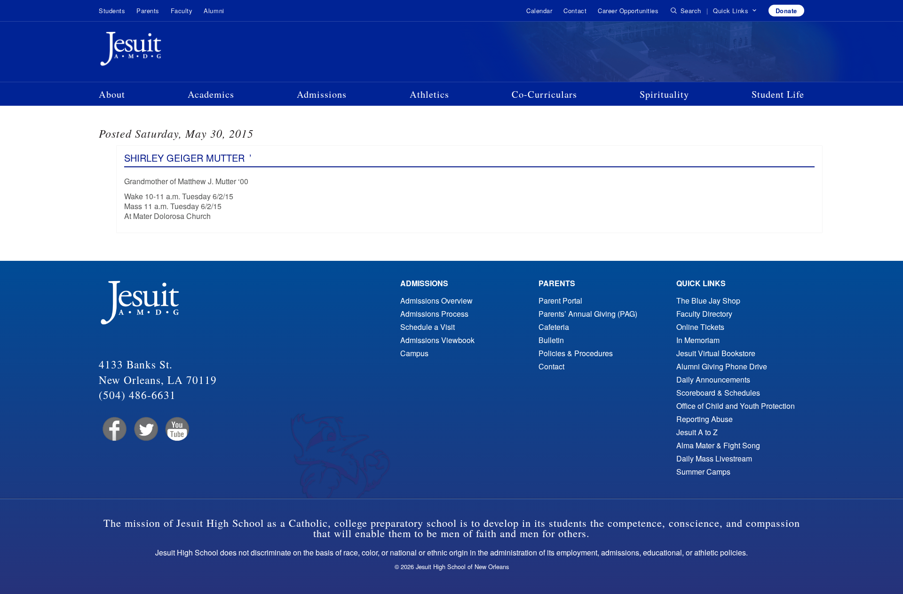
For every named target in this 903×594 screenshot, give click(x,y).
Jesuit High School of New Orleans (164, 50)
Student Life (778, 94)
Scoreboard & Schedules (718, 392)
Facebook (114, 429)
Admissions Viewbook (437, 340)
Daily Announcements (713, 379)
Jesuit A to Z (697, 432)
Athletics (429, 94)
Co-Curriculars (544, 94)
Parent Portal (560, 300)
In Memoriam (698, 340)
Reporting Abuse (704, 419)
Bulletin (551, 340)
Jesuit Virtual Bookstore (715, 353)
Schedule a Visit (427, 326)
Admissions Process (434, 313)
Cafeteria (554, 326)
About (112, 94)
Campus (414, 353)
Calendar (539, 10)
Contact (574, 10)
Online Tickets (700, 326)
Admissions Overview (436, 300)
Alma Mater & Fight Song (718, 445)
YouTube (177, 429)
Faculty (182, 10)
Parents (147, 10)
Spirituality (664, 94)
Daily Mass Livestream (714, 458)
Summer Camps (703, 471)
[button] (735, 11)
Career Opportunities (628, 10)
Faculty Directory (704, 313)
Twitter (145, 429)
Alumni (214, 10)
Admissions (322, 94)
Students (112, 10)
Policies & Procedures (576, 353)
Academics (211, 94)
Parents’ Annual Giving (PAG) (588, 313)
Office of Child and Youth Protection (735, 405)
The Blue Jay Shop (708, 300)
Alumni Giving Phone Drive (721, 366)
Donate (786, 10)
